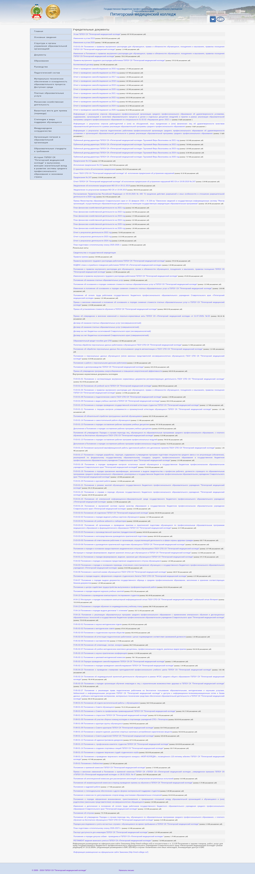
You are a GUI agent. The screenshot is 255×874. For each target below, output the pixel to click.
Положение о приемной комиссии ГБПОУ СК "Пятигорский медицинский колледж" (109, 767)
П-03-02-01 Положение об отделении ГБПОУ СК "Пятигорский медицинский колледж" (110, 513)
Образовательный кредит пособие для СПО (92, 341)
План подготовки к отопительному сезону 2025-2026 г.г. (97, 245)
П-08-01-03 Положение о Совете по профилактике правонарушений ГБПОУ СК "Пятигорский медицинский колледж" (124, 711)
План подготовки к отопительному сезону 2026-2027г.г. (97, 828)
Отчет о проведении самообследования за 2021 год (96, 93)
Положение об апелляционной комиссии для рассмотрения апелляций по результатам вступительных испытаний (123, 778)
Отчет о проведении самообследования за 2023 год (96, 102)
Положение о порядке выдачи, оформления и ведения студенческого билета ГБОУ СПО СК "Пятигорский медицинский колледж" (130, 576)
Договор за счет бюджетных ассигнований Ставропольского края (112, 331)
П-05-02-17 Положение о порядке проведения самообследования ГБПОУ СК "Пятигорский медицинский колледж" (123, 665)
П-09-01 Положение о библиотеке (88, 763)
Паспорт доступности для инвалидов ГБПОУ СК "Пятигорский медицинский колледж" (110, 832)
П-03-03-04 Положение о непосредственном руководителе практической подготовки (110, 536)
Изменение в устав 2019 (84, 38)
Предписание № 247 (82, 177)
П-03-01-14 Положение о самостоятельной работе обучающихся (101, 420)
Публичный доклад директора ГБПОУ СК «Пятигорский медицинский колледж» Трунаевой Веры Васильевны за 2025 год (126, 157)
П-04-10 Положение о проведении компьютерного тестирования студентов (106, 595)
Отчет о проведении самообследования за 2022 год (96, 97)
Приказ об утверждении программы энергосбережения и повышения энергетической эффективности (117, 371)
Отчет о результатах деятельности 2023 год (92, 236)
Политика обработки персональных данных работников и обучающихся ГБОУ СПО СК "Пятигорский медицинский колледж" (127, 345)
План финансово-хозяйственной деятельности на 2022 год (99, 212)
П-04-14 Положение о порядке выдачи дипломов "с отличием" (100, 610)
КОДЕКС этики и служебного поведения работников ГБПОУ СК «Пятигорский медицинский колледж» (117, 265)
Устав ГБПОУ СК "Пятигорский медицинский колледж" (97, 34)
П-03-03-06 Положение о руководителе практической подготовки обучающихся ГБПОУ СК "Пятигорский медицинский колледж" (129, 544)
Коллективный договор (83, 64)
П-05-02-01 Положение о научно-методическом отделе (97, 624)
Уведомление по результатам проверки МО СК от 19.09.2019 (100, 190)
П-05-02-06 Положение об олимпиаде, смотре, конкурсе (98, 645)
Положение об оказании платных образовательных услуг (98, 280)
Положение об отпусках (83, 813)
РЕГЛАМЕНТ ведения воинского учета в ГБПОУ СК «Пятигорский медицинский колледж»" (112, 840)
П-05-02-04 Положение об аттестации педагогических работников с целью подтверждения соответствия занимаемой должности (129, 637)
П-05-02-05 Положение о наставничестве (91, 641)
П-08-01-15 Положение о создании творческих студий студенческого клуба (106, 752)
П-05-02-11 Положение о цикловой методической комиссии (99, 657)
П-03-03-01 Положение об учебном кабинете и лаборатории (99, 521)
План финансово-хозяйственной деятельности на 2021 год (99, 208)
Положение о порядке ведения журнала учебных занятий (98, 591)
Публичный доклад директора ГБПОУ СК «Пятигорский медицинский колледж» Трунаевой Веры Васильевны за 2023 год (126, 148)
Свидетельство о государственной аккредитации (94, 253)
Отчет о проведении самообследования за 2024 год (96, 106)
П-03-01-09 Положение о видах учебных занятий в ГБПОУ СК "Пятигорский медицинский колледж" (116, 401)
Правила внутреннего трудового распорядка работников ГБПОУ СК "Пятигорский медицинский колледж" (119, 60)
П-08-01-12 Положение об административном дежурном (98, 740)
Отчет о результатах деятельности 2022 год (92, 232)
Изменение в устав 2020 (84, 42)
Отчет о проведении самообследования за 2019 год (96, 85)
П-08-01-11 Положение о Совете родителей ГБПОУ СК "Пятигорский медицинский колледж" (113, 736)
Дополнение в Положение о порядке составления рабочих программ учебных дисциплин (112, 428)
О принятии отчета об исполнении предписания (94, 169)
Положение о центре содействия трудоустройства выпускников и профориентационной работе (115, 587)
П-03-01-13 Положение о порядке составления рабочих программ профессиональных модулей (115, 439)
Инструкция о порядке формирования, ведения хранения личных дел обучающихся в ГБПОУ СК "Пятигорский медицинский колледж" (132, 553)
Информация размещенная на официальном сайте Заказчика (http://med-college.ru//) (110, 852)
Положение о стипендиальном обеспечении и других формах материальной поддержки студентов (116, 791)
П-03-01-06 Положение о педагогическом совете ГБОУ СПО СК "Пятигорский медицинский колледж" (117, 397)
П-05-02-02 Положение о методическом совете (94, 628)
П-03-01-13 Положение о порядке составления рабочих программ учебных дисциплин (111, 424)
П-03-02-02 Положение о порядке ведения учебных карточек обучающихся (106, 517)
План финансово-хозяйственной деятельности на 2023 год (99, 216)
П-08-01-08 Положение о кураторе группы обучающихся (98, 723)
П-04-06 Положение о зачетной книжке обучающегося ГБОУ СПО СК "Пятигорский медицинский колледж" (119, 572)
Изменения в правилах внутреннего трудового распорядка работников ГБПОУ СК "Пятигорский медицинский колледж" (125, 276)
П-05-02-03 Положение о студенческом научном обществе (99, 633)
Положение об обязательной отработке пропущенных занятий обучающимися (107, 416)
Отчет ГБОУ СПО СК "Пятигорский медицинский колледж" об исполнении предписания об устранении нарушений (123, 173)
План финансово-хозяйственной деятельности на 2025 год (99, 224)
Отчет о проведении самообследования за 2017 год (96, 77)
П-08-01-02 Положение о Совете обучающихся (94, 707)
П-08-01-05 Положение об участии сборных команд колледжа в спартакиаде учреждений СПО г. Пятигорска (120, 719)
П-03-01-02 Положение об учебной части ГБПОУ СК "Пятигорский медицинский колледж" (112, 386)
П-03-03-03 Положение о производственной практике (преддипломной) (104, 532)
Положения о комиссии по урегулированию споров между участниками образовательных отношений (117, 795)
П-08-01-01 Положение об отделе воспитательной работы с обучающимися (106, 703)
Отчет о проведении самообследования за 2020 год (96, 89)
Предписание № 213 (82, 161)
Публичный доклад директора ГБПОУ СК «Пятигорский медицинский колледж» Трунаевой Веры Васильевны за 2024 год (126, 153)
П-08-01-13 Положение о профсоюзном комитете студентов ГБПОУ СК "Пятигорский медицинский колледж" (121, 744)
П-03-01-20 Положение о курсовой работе (91, 481)
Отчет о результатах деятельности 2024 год (92, 241)
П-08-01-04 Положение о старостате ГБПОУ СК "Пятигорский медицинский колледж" (110, 715)
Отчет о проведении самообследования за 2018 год (96, 81)
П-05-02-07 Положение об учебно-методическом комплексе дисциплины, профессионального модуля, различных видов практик (129, 649)
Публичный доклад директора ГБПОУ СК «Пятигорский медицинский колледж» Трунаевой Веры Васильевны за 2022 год (126, 144)
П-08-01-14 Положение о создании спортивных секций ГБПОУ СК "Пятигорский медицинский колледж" (118, 748)
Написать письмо (126, 870)
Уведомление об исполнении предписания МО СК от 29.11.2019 (101, 186)
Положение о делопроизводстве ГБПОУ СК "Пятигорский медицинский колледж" (108, 367)
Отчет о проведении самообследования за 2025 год (96, 110)
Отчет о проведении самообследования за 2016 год (96, 73)
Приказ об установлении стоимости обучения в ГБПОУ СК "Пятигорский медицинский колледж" (115, 309)
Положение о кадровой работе (86, 787)
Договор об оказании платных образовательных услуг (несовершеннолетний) (107, 323)
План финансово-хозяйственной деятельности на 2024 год (99, 220)
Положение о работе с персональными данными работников (100, 363)
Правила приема (80, 257)
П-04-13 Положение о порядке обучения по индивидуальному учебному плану (107, 606)
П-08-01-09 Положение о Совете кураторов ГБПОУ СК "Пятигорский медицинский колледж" (113, 728)
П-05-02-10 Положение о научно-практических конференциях (100, 653)
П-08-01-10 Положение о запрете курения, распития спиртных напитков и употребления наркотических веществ (122, 732)
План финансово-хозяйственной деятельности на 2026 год (99, 228)
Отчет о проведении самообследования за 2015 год (96, 69)
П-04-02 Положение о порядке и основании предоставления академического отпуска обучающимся (117, 561)
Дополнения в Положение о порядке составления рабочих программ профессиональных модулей (116, 444)
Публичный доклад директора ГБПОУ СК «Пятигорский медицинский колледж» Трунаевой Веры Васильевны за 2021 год (126, 140)
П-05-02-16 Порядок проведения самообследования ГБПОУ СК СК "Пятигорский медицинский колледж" (119, 661)
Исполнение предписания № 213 (88, 165)
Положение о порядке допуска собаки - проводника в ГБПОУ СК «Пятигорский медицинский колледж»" (118, 836)
